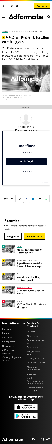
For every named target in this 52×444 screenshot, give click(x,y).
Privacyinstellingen (36, 389)
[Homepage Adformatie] (26, 16)
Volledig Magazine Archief (11, 358)
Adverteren (32, 347)
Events (5, 333)
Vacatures (7, 337)
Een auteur (36, 31)
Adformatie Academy (8, 351)
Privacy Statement (36, 358)
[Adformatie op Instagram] (17, 6)
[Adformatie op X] (3, 6)
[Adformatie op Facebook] (8, 6)
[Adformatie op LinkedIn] (12, 6)
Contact (31, 331)
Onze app (31, 373)
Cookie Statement (36, 362)
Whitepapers (8, 341)
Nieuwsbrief (8, 346)
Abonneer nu (42, 6)
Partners (6, 328)
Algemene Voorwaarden (34, 368)
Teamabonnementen (36, 341)
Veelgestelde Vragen (33, 352)
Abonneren (32, 336)
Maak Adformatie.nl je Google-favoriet (35, 381)
